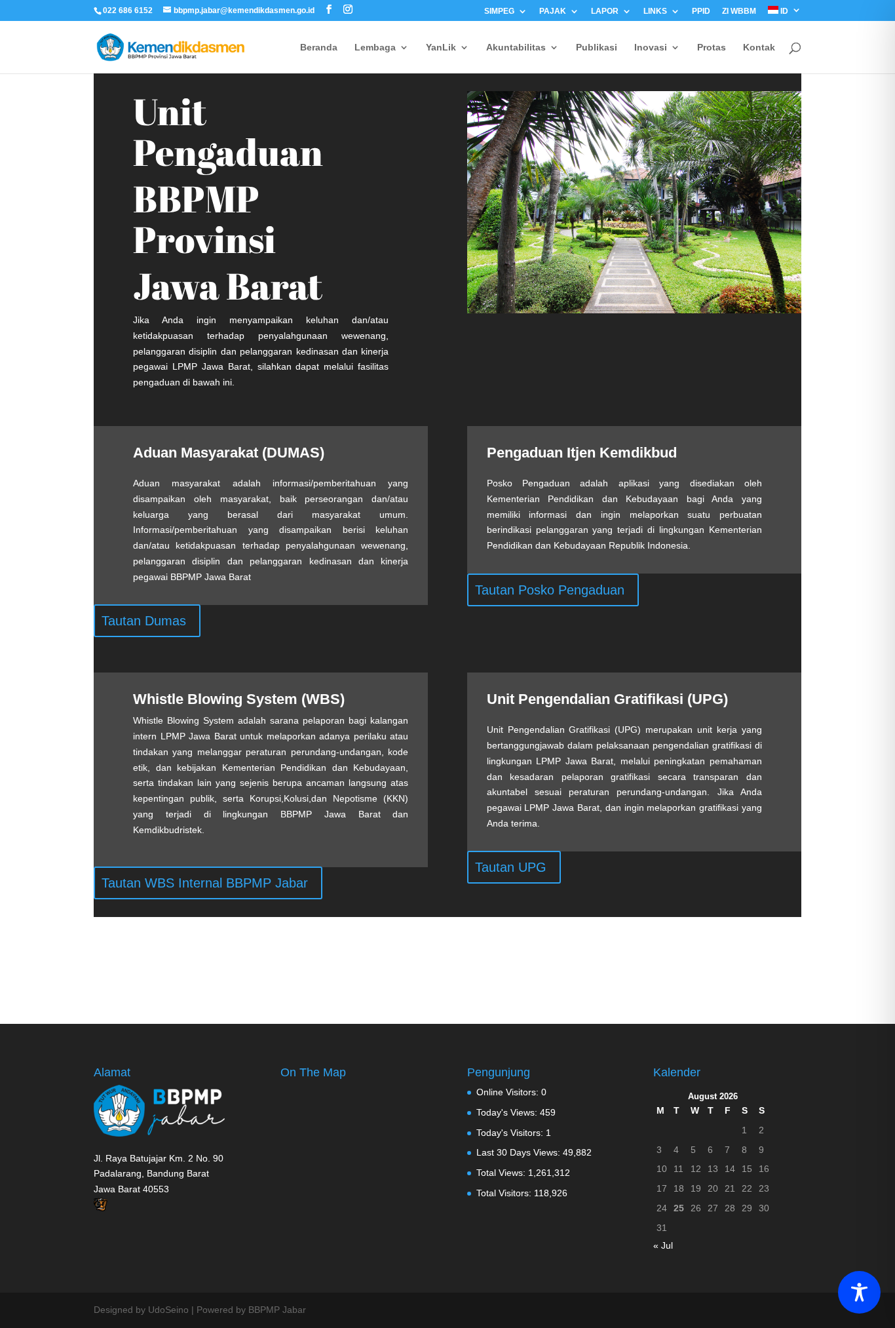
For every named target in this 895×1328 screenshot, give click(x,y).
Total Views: (502, 1172)
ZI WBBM (739, 11)
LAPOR (605, 11)
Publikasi (596, 47)
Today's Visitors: (511, 1132)
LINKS (655, 11)
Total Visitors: (505, 1193)
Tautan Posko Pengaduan (549, 590)
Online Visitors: (508, 1092)
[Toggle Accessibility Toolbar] (859, 1292)
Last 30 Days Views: (519, 1152)
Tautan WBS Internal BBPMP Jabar (205, 883)
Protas (711, 47)
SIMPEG (499, 11)
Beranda (318, 47)
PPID (701, 11)
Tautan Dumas (144, 621)
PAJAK (552, 11)
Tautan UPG (510, 867)
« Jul (663, 1245)
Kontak (759, 47)
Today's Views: (508, 1112)
